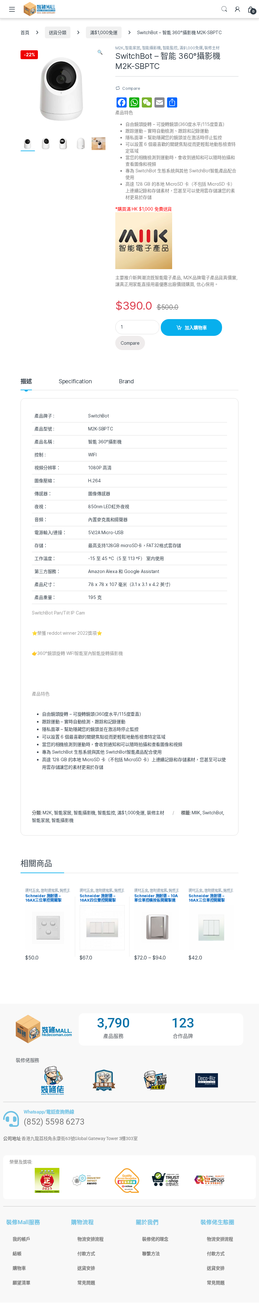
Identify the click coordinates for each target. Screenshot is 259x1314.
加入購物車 (196, 327)
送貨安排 (86, 1268)
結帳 (17, 1253)
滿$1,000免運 (103, 32)
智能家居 (132, 48)
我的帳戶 (21, 1239)
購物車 (19, 1268)
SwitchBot (212, 812)
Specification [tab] (75, 382)
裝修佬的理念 (155, 1239)
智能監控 (170, 48)
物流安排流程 (90, 1239)
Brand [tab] (126, 382)
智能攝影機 (151, 48)
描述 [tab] (26, 382)
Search (224, 9)
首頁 (25, 32)
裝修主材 (211, 48)
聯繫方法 (151, 1253)
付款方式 (86, 1253)
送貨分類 (57, 32)
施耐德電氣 (49, 890)
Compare (131, 88)
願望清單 (21, 1282)
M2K (119, 48)
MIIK (196, 812)
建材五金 (32, 890)
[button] (100, 52)
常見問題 (86, 1282)
